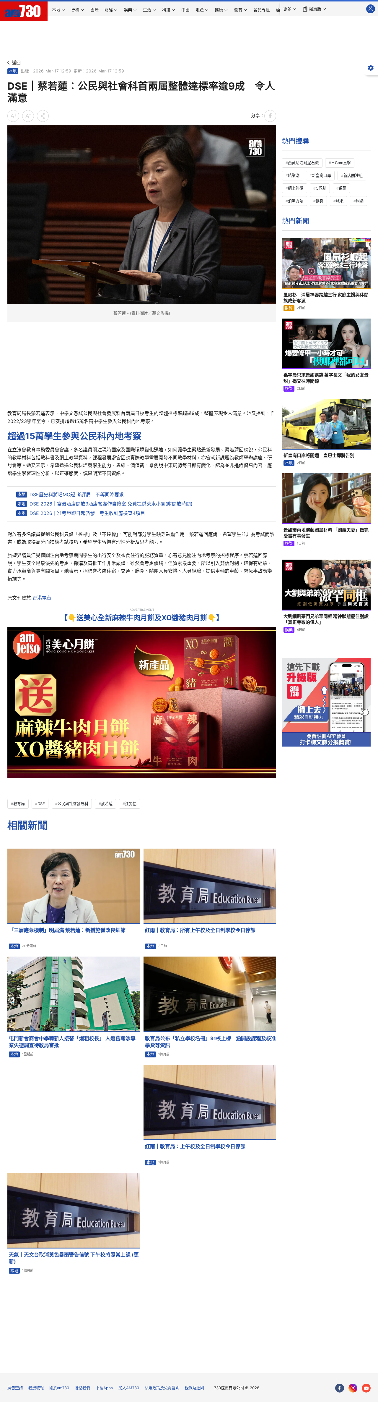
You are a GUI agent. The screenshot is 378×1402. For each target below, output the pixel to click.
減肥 (339, 200)
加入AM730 (128, 1387)
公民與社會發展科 (73, 803)
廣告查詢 (15, 1387)
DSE (41, 803)
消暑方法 (295, 200)
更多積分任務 (220, 1364)
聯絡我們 (82, 1387)
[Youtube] (366, 1388)
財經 (289, 308)
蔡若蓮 (107, 803)
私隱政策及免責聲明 (162, 1387)
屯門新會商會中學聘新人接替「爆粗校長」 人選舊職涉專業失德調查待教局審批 (72, 1042)
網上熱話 (295, 188)
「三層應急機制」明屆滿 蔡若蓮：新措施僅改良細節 (67, 930)
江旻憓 (130, 803)
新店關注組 (353, 175)
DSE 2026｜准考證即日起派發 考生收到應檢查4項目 (87, 513)
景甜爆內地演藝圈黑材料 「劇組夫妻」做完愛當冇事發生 (326, 533)
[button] (289, 8)
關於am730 (59, 1387)
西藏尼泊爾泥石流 (303, 162)
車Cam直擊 (341, 162)
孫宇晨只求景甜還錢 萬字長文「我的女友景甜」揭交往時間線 (326, 378)
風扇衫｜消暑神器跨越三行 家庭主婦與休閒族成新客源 (326, 297)
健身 (319, 200)
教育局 (19, 803)
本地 (13, 71)
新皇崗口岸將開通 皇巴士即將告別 (319, 455)
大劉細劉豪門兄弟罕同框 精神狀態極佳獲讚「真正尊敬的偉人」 (326, 619)
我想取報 (36, 1387)
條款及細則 (194, 1387)
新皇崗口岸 (321, 175)
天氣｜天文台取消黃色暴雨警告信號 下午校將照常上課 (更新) (74, 1258)
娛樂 (289, 388)
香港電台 (41, 598)
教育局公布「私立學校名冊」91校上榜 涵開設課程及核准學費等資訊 (210, 1042)
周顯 (360, 200)
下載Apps (104, 1387)
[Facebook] (339, 1388)
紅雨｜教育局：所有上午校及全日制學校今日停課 (200, 930)
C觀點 (321, 188)
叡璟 (342, 188)
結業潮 (293, 175)
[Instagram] (352, 1388)
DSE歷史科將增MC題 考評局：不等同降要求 (77, 495)
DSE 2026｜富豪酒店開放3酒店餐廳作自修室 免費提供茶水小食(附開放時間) (111, 504)
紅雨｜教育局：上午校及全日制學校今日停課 (195, 1146)
